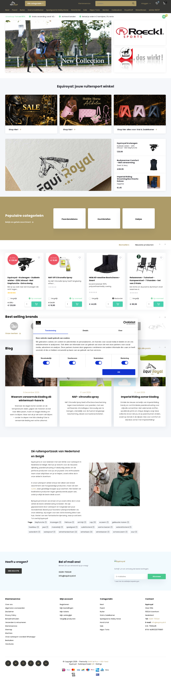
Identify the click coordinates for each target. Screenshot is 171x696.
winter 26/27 (154, 10)
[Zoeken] (133, 3)
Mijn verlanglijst (66, 615)
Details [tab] (85, 330)
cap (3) (93, 522)
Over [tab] (120, 330)
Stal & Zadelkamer (36, 10)
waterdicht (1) (34, 532)
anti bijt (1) (82, 522)
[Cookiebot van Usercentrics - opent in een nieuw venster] (125, 323)
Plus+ (97, 661)
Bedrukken (9, 640)
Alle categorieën (34, 3)
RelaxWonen (141, 10)
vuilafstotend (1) (87, 527)
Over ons (9, 604)
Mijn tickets (64, 611)
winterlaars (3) (86, 532)
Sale (85, 10)
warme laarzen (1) (105, 527)
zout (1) (134, 532)
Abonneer (157, 576)
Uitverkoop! (15, 16)
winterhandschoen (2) (68, 532)
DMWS (90, 661)
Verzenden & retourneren (15, 622)
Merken (106, 10)
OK (118, 372)
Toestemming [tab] (50, 330)
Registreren (64, 604)
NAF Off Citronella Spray (60, 277)
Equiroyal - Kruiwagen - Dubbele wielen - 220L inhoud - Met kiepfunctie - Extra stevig (24, 280)
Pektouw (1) (69, 522)
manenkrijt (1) (57, 527)
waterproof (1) (49, 532)
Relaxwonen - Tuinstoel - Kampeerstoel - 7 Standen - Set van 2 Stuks (145, 280)
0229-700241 (65, 572)
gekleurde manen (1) (120, 522)
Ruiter (22, 10)
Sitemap (8, 629)
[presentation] (160, 244)
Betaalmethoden (12, 619)
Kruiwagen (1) (55, 522)
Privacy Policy (10, 615)
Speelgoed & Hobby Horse (57, 10)
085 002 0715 (13, 571)
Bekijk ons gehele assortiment (18, 222)
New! (7, 10)
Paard (14, 10)
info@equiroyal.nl (67, 576)
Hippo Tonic (95, 10)
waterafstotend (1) (123, 527)
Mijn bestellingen (66, 608)
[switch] (72, 363)
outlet (33, 489)
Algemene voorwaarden (15, 608)
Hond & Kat (76, 10)
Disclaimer (9, 611)
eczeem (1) (104, 522)
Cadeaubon (117, 10)
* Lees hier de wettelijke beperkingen (126, 581)
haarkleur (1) (34, 527)
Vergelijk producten (67, 619)
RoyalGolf (128, 10)
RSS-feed (104, 661)
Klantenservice (84, 3)
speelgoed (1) (72, 527)
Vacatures (9, 644)
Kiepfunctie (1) (41, 522)
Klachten (8, 633)
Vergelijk (13, 298)
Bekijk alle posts (143, 348)
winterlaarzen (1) (102, 532)
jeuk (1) (45, 527)
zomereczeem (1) (120, 532)
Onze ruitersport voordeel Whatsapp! (20, 637)
